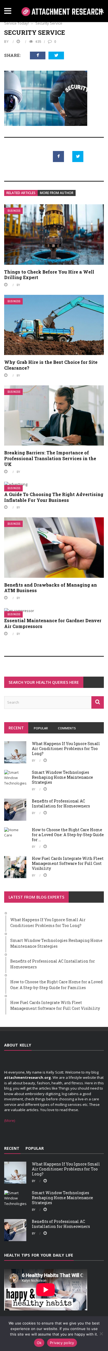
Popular (41, 728)
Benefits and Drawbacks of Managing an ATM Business (50, 588)
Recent (16, 727)
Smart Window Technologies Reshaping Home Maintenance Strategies (62, 777)
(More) (9, 1120)
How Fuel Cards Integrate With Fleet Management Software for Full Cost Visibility (68, 863)
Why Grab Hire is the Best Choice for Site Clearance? (50, 365)
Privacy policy (62, 1343)
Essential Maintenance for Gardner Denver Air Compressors (52, 623)
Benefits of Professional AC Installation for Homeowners (61, 803)
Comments (67, 728)
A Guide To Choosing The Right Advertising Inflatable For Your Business (53, 497)
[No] (101, 1333)
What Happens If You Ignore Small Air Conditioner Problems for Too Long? (66, 748)
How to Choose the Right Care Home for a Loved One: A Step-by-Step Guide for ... (68, 834)
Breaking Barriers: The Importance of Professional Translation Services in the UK (50, 458)
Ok (39, 1343)
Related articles (20, 192)
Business (13, 211)
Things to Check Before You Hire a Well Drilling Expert (49, 274)
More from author (56, 192)
